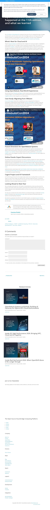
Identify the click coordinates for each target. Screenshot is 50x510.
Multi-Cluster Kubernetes (32, 169)
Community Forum (9, 480)
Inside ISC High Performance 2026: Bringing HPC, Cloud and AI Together (23, 334)
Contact (7, 0)
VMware (19, 225)
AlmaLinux (31, 165)
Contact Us (7, 445)
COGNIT (15, 223)
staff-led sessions (32, 153)
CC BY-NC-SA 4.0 (36, 504)
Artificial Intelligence (9, 223)
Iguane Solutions (12, 43)
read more (7, 312)
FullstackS (15, 93)
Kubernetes (35, 223)
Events (9, 221)
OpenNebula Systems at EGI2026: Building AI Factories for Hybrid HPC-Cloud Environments (22, 307)
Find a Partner (8, 452)
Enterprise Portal (8, 481)
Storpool (6, 199)
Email (6, 256)
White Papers (7, 465)
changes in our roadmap (10, 151)
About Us (7, 437)
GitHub (6, 488)
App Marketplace (8, 496)
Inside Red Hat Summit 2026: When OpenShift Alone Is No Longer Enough (24, 361)
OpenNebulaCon (8, 225)
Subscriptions (12, 0)
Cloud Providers (23, 169)
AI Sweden (12, 46)
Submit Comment (41, 265)
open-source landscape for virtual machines (26, 164)
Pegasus (21, 93)
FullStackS (13, 199)
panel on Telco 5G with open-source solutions (33, 161)
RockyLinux (36, 165)
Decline (41, 14)
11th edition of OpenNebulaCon (13, 34)
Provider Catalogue (9, 497)
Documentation (8, 462)
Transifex (7, 489)
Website (6, 260)
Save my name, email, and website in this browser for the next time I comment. (22, 263)
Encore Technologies (9, 101)
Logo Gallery (7, 440)
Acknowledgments (8, 441)
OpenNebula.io (34, 503)
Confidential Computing (23, 223)
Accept (31, 14)
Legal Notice (7, 442)
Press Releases (8, 460)
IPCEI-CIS (30, 223)
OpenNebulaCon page (20, 194)
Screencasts (7, 471)
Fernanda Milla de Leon (11, 310)
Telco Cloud (15, 225)
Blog (6, 459)
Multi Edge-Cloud (15, 170)
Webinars (7, 473)
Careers (6, 438)
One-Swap (20, 105)
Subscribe (9, 388)
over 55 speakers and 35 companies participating (29, 38)
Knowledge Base (8, 463)
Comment (7, 238)
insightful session (8, 96)
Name (6, 252)
